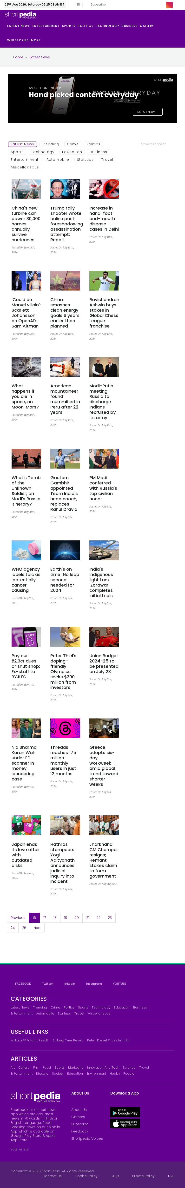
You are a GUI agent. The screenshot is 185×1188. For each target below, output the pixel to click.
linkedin (69, 984)
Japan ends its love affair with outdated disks (26, 855)
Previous (18, 917)
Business (98, 151)
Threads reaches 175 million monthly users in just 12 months (63, 760)
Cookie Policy (86, 1176)
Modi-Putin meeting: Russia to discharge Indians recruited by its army (102, 401)
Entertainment (25, 159)
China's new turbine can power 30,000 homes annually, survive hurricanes (26, 223)
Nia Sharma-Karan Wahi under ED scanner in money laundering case (25, 763)
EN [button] (76, 4)
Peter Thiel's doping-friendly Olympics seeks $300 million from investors (63, 671)
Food (47, 1067)
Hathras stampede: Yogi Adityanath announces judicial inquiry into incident (62, 863)
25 (24, 927)
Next (37, 927)
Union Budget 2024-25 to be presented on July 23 (104, 663)
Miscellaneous (25, 167)
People (128, 1073)
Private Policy (143, 1176)
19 (65, 917)
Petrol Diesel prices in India (108, 1040)
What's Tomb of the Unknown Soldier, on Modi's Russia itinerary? (26, 491)
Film (36, 1067)
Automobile (57, 159)
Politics (93, 144)
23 (110, 917)
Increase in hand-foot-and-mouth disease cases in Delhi (104, 218)
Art (13, 1067)
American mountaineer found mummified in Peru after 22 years (65, 399)
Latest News (22, 144)
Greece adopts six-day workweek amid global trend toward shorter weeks (103, 766)
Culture (24, 1067)
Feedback (79, 1131)
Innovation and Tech (103, 1067)
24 (13, 927)
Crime (73, 144)
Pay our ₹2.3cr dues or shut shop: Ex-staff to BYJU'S (26, 666)
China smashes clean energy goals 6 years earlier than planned (64, 313)
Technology (42, 151)
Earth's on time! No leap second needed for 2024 (64, 580)
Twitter (47, 984)
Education (72, 151)
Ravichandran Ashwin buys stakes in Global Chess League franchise (104, 313)
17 (44, 917)
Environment (96, 1073)
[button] (37, 40)
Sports (17, 151)
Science (129, 1067)
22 (98, 917)
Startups (85, 159)
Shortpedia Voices (87, 1138)
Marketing (76, 1067)
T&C (171, 1176)
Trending (50, 144)
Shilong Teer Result (68, 1040)
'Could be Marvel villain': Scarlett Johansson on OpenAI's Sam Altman (26, 313)
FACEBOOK (22, 984)
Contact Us (52, 1176)
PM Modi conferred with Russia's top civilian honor (103, 488)
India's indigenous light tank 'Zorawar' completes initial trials (101, 582)
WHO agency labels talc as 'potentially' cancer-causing (26, 580)
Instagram (94, 984)
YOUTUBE (119, 984)
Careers (78, 1116)
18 (55, 917)
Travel (107, 159)
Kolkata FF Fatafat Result (29, 1040)
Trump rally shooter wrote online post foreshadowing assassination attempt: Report (66, 223)
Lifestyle (42, 1073)
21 (87, 917)
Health (115, 1073)
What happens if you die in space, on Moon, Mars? (25, 396)
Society (58, 1073)
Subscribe (79, 1124)
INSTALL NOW (146, 112)
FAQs (115, 1176)
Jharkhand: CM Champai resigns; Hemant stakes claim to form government (103, 860)
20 (77, 917)
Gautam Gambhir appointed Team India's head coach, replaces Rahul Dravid (64, 493)
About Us (79, 1109)
